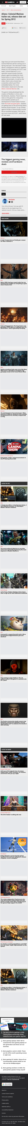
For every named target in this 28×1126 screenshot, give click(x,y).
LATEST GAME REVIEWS (20, 1020)
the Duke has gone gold (12, 103)
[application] (14, 127)
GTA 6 (21, 6)
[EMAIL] (12, 202)
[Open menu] (2, 2)
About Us (4, 1090)
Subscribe (23, 2)
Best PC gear (12, 6)
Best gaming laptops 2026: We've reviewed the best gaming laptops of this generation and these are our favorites (14, 1043)
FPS (8, 10)
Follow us (16, 28)
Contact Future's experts (8, 1093)
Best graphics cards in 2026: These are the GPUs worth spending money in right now (15, 1053)
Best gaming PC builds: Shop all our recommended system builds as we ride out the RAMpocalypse (14, 1061)
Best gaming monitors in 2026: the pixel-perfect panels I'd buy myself (14, 1069)
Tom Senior (10, 23)
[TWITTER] (10, 202)
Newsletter (23, 28)
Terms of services (19, 176)
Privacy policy (5, 1100)
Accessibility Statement (7, 1110)
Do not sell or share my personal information (13, 1116)
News (3, 23)
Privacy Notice (21, 178)
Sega (3, 194)
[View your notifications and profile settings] (13, 2)
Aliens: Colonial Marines (16, 10)
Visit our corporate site (13, 1079)
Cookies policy (5, 1103)
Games (3, 10)
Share (5, 28)
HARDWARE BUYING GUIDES (7, 1020)
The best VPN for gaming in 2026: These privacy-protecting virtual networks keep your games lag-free (14, 1034)
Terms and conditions (7, 1096)
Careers (4, 1113)
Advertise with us (6, 1106)
